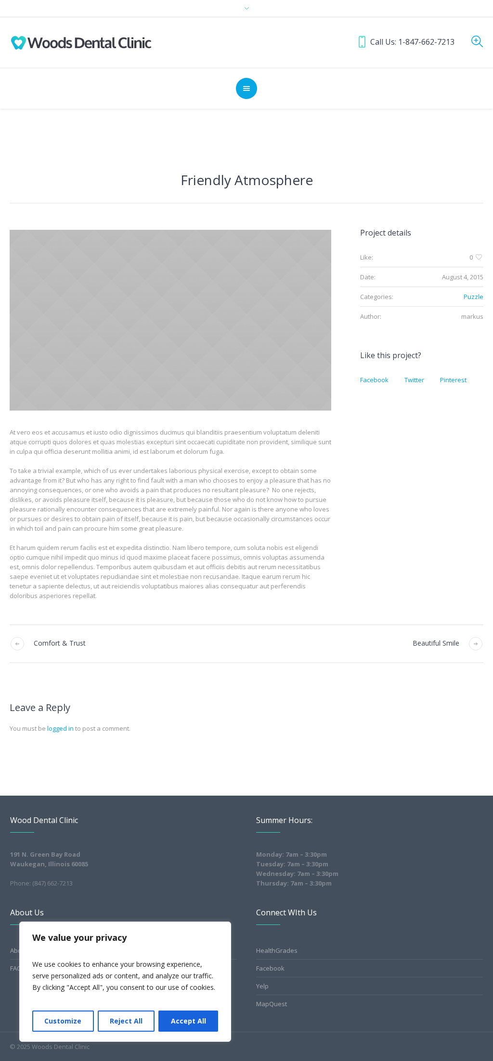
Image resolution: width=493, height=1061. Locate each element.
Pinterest (453, 379)
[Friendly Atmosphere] (170, 320)
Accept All (188, 1020)
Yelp (262, 986)
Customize (62, 1020)
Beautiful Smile (436, 643)
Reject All (126, 1020)
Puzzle (473, 296)
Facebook (374, 379)
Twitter (414, 379)
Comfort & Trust (60, 643)
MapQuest (271, 1003)
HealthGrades (277, 950)
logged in (60, 728)
